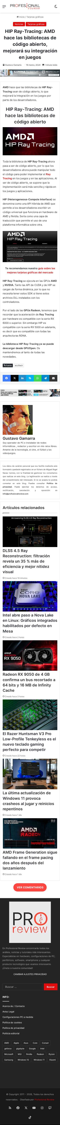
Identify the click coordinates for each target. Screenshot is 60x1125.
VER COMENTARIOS (30, 887)
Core (35, 1043)
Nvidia (29, 1054)
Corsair (45, 1043)
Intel (42, 1048)
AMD (6, 1043)
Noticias (19, 24)
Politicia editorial (10, 1033)
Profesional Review (44, 1099)
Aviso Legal (8, 1011)
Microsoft (8, 1054)
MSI (20, 1054)
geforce (8, 1048)
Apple (16, 1043)
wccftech (19, 365)
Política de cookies (12, 1022)
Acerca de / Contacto (13, 1006)
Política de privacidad (13, 1028)
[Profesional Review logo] (25, 6)
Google (32, 1048)
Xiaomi (52, 1060)
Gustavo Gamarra (13, 65)
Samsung (8, 1060)
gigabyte (20, 1048)
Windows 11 (39, 1060)
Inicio (22, 17)
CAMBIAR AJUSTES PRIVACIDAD (30, 974)
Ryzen (52, 1054)
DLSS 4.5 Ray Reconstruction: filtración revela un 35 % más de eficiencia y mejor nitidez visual (26, 561)
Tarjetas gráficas (35, 17)
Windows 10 (23, 1060)
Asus (26, 1043)
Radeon (40, 1054)
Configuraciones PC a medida (17, 1017)
